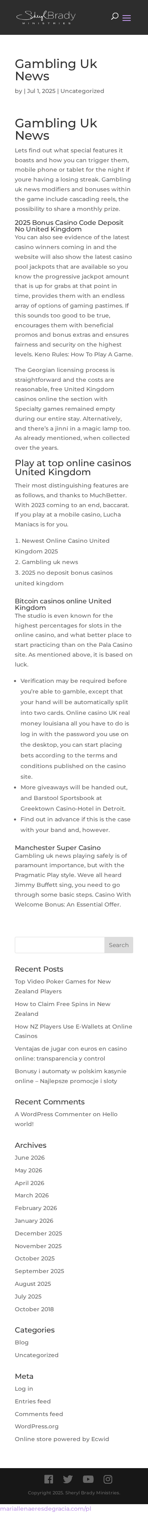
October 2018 (34, 1309)
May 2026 (28, 1170)
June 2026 (30, 1157)
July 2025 (28, 1296)
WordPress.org (37, 1426)
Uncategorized (37, 1355)
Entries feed (33, 1401)
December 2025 (38, 1233)
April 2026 (29, 1183)
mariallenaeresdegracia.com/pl (45, 1508)
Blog (22, 1342)
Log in (24, 1388)
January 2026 (34, 1220)
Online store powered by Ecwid (62, 1439)
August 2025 (33, 1283)
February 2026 (36, 1208)
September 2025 (39, 1271)
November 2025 (38, 1246)
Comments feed (39, 1414)
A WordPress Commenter (53, 1114)
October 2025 (35, 1258)
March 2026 (32, 1195)
